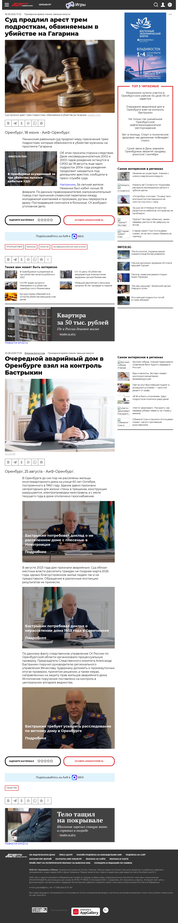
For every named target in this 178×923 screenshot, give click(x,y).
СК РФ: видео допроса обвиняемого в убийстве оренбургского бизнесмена (35, 285)
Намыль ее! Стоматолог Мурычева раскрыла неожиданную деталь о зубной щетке (151, 187)
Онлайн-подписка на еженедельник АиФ (99, 855)
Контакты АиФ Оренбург (68, 859)
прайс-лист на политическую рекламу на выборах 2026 (59, 863)
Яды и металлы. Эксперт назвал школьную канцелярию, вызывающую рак (149, 376)
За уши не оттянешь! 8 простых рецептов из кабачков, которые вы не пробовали (152, 210)
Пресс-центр (65, 855)
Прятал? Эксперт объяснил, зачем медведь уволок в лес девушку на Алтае (150, 222)
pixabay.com (94, 115)
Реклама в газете (119, 859)
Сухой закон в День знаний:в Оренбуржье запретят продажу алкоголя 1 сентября (145, 151)
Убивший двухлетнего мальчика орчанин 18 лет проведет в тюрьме (93, 284)
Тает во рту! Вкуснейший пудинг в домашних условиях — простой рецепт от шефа (150, 388)
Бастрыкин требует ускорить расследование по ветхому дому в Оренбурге (68, 728)
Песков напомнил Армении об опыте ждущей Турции (151, 264)
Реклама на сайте (96, 859)
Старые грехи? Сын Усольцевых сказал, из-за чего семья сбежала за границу (151, 233)
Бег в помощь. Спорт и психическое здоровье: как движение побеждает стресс (145, 137)
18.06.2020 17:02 (13, 14)
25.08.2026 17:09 (13, 353)
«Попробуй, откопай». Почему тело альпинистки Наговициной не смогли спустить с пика (151, 199)
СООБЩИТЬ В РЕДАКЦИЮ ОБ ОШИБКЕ (113, 863)
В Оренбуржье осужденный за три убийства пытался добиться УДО (37, 274)
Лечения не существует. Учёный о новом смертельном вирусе (150, 174)
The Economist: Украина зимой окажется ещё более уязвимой (148, 252)
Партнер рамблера (59, 910)
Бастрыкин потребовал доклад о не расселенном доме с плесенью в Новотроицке (59, 540)
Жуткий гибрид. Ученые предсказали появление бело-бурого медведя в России (152, 365)
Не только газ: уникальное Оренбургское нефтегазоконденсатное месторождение (145, 124)
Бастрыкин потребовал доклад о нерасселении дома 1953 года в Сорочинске (67, 628)
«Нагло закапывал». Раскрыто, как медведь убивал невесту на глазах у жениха (151, 410)
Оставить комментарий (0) (89, 220)
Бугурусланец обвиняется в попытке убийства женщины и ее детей (38, 297)
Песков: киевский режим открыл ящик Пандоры (149, 275)
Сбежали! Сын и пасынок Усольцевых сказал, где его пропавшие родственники (152, 422)
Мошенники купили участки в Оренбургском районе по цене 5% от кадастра (145, 95)
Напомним (68, 184)
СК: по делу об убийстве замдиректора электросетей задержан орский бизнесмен (90, 274)
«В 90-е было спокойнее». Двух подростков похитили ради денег (150, 397)
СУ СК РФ (10, 454)
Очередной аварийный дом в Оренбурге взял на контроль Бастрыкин (145, 109)
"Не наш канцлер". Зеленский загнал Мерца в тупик (151, 287)
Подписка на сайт (135, 855)
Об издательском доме (42, 855)
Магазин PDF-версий (40, 859)
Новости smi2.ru (16, 342)
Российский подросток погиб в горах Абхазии (147, 298)
